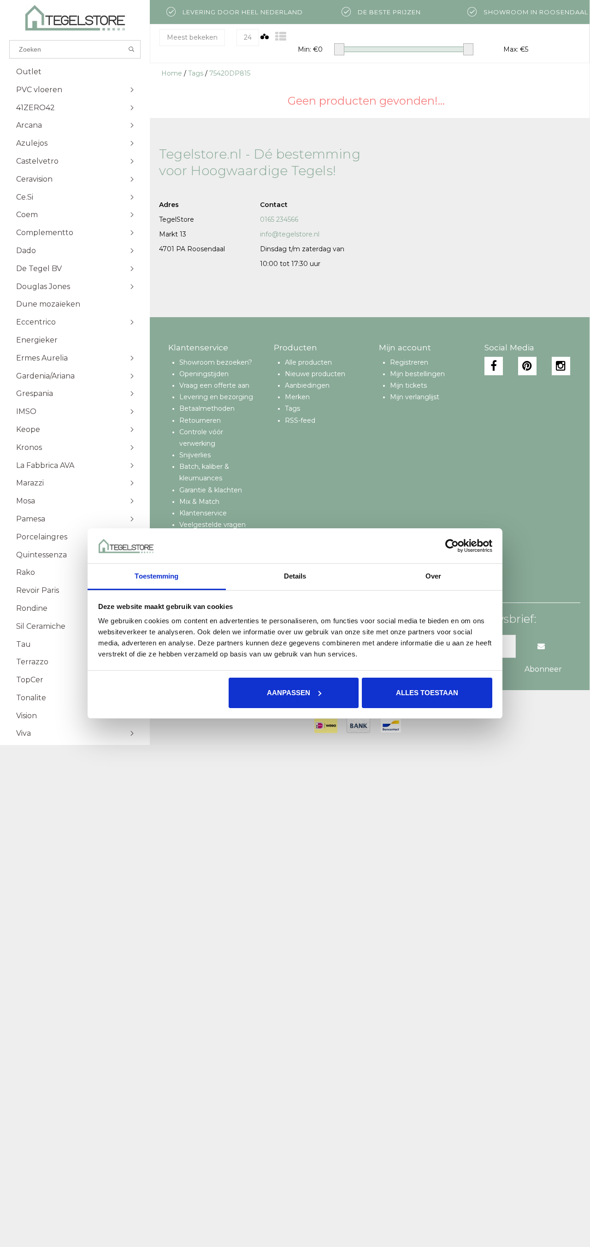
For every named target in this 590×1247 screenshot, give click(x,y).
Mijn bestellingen (417, 374)
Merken (297, 397)
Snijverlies (195, 455)
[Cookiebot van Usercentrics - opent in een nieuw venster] (452, 546)
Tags (195, 73)
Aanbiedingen (307, 385)
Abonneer (543, 669)
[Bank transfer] (358, 725)
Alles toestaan (427, 693)
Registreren (409, 362)
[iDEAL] (325, 725)
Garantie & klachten (210, 490)
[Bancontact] (390, 725)
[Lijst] (280, 36)
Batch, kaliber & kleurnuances (204, 472)
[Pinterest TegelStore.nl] (527, 366)
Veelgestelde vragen (212, 524)
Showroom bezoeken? (215, 362)
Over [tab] (433, 576)
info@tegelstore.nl (289, 234)
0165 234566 (279, 219)
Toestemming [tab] (156, 576)
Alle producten (308, 362)
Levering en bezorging (216, 397)
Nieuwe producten (315, 374)
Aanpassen (288, 693)
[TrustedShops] (416, 725)
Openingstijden (204, 374)
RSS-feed (300, 420)
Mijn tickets (408, 385)
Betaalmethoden (207, 408)
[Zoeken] (132, 49)
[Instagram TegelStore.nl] (561, 366)
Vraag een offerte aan (214, 385)
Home (171, 73)
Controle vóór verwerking (201, 438)
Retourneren (200, 420)
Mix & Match (199, 501)
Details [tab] (295, 576)
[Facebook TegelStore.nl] (493, 366)
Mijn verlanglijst (414, 397)
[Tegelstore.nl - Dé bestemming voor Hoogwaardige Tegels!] (75, 18)
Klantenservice (203, 513)
